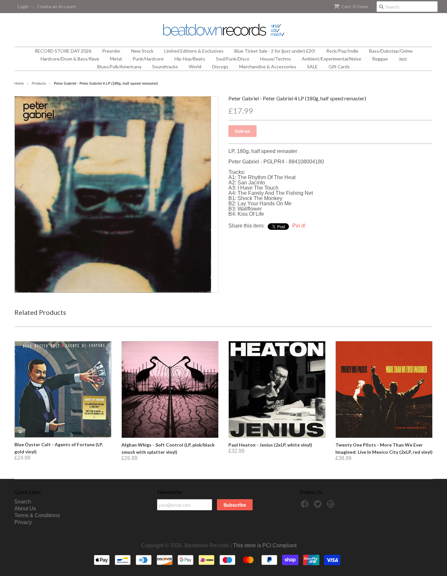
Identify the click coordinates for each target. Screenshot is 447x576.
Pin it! (298, 226)
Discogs (220, 66)
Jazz (403, 58)
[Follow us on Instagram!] (332, 506)
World (195, 66)
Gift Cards (339, 66)
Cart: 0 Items (354, 6)
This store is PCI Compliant (264, 545)
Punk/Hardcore (148, 58)
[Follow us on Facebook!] (306, 506)
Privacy (23, 522)
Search (22, 501)
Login (23, 6)
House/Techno (275, 58)
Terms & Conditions (37, 515)
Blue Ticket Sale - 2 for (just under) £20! (274, 51)
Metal (116, 58)
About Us (25, 508)
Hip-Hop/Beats (189, 58)
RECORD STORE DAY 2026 (63, 51)
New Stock (142, 51)
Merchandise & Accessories (267, 66)
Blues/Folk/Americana (119, 66)
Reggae (380, 58)
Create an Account (56, 6)
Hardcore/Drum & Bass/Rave (70, 58)
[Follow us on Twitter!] (319, 506)
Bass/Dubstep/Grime (391, 51)
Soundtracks (165, 66)
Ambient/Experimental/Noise (331, 58)
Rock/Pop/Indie (342, 51)
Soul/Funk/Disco (232, 58)
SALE (312, 66)
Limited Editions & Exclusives (194, 51)
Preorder (111, 51)
